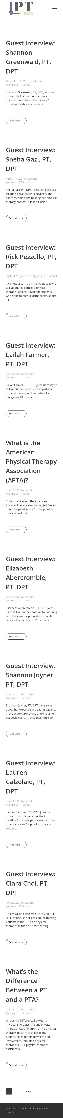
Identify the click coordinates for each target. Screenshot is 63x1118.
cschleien (37, 81)
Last (28, 1091)
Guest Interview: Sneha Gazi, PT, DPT (30, 159)
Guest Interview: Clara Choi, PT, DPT (30, 883)
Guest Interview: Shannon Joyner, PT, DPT (30, 674)
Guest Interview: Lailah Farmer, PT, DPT (30, 354)
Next (21, 1091)
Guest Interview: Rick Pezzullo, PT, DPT (31, 256)
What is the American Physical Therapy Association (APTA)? (31, 461)
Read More (14, 120)
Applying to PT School (18, 84)
